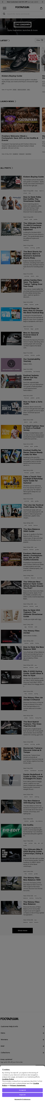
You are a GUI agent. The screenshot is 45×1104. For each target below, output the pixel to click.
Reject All (22, 1095)
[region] (22, 1084)
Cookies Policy (8, 1079)
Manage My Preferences (22, 1099)
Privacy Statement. (18, 1085)
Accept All (22, 1090)
